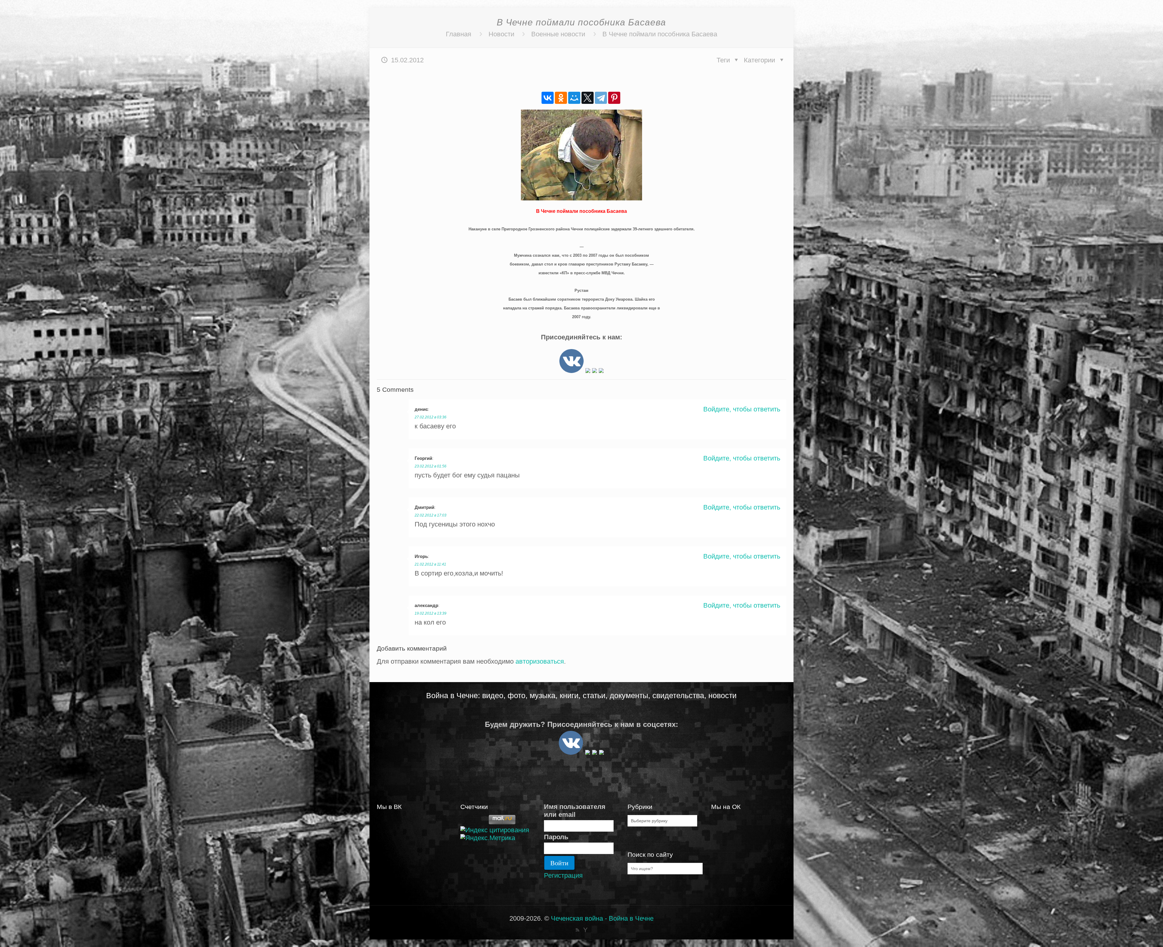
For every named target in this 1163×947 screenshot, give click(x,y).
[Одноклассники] (561, 98)
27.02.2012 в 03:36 (430, 417)
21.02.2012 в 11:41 (430, 564)
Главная (458, 34)
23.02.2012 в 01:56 (430, 466)
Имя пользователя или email (574, 810)
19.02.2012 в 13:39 (430, 613)
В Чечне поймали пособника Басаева (659, 34)
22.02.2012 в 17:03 (430, 515)
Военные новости (558, 34)
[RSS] (577, 929)
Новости (501, 34)
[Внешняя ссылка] (571, 371)
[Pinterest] (614, 98)
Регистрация (563, 875)
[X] (588, 98)
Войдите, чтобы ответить (741, 409)
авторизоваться (539, 661)
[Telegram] (601, 98)
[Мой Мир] (574, 98)
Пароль (556, 837)
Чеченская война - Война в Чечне (602, 918)
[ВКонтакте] (548, 98)
